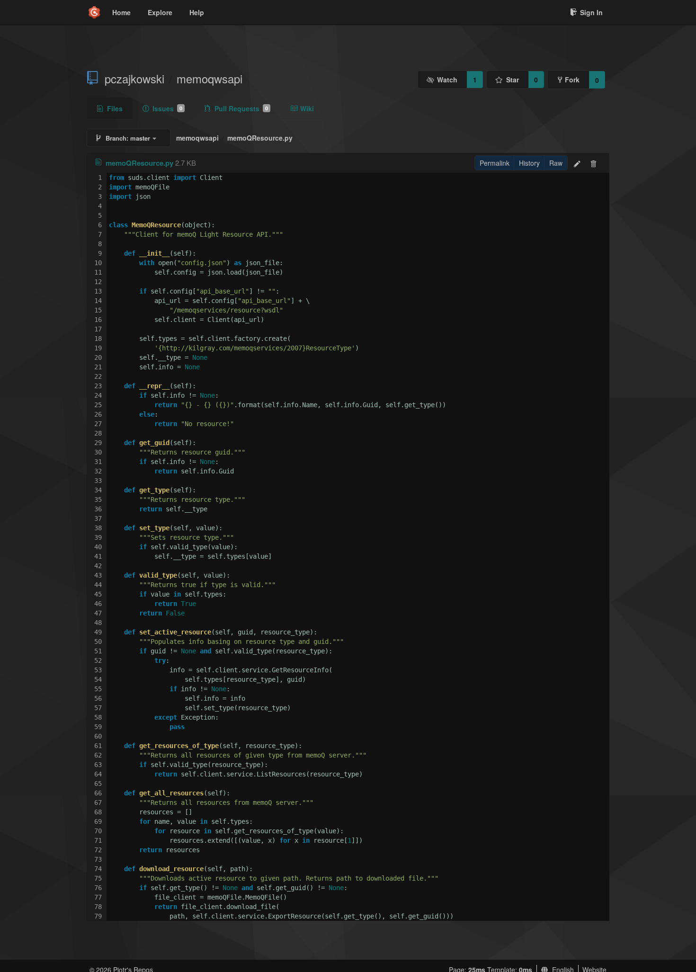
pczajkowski (134, 79)
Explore (160, 12)
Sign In (591, 12)
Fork (572, 79)
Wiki (307, 108)
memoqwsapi (209, 79)
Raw (555, 163)
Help (196, 12)
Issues (167, 108)
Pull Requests (241, 108)
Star (512, 79)
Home (121, 12)
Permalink (494, 163)
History (529, 163)
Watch (447, 79)
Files (115, 108)
